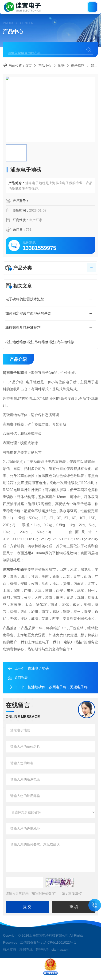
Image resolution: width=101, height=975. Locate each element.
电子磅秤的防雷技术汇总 (24, 299)
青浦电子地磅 (38, 668)
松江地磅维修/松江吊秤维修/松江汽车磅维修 (39, 342)
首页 (28, 65)
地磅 (61, 65)
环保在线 (26, 949)
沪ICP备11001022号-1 (59, 942)
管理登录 (42, 949)
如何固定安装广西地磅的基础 (28, 313)
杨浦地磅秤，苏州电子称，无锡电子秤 (58, 687)
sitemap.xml (60, 949)
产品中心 (44, 65)
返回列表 (21, 678)
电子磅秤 (77, 65)
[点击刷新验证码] (60, 882)
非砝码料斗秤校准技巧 (23, 328)
